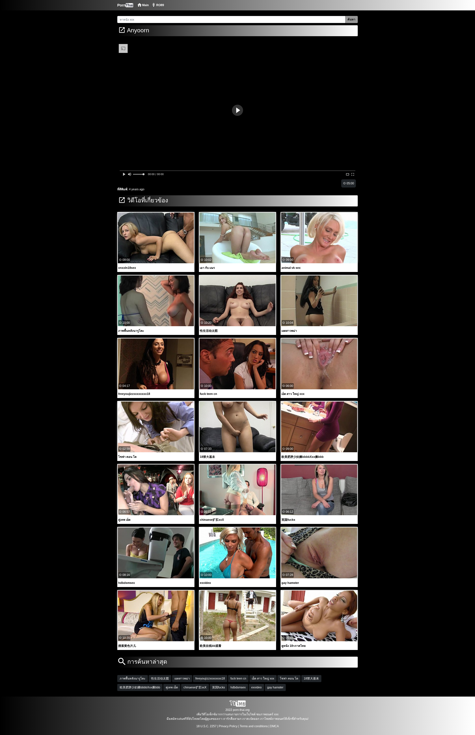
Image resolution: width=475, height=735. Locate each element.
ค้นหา (351, 19)
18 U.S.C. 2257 (206, 726)
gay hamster (275, 687)
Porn (125, 5)
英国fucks (218, 687)
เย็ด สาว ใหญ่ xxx (263, 678)
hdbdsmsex (238, 687)
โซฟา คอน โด (289, 678)
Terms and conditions (254, 726)
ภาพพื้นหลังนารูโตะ (132, 678)
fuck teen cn (238, 678)
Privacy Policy (228, 726)
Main (145, 5)
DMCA (274, 726)
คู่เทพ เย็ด (172, 687)
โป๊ (237, 703)
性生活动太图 (160, 678)
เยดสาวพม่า (182, 678)
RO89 (159, 5)
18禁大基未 (311, 678)
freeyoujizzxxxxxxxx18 (210, 678)
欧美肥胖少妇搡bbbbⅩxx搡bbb (140, 687)
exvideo (256, 687)
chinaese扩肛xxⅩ (195, 687)
